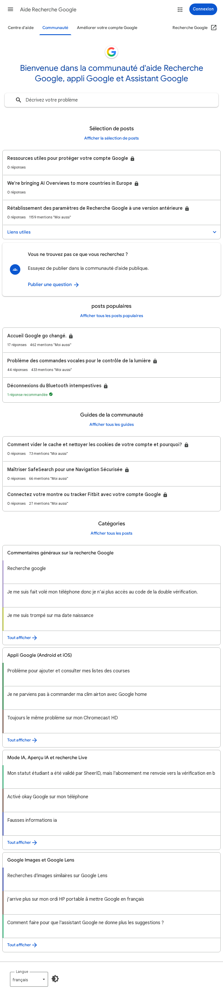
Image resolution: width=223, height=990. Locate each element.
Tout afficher (19, 637)
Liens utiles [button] (18, 232)
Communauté (55, 27)
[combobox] (111, 100)
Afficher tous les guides (111, 424)
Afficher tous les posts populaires (111, 315)
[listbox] (29, 979)
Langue (22, 971)
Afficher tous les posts (111, 533)
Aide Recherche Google (48, 9)
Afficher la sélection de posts (111, 138)
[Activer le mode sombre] (55, 979)
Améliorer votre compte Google (107, 27)
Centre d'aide (21, 27)
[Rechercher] (19, 100)
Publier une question (50, 284)
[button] (10, 9)
